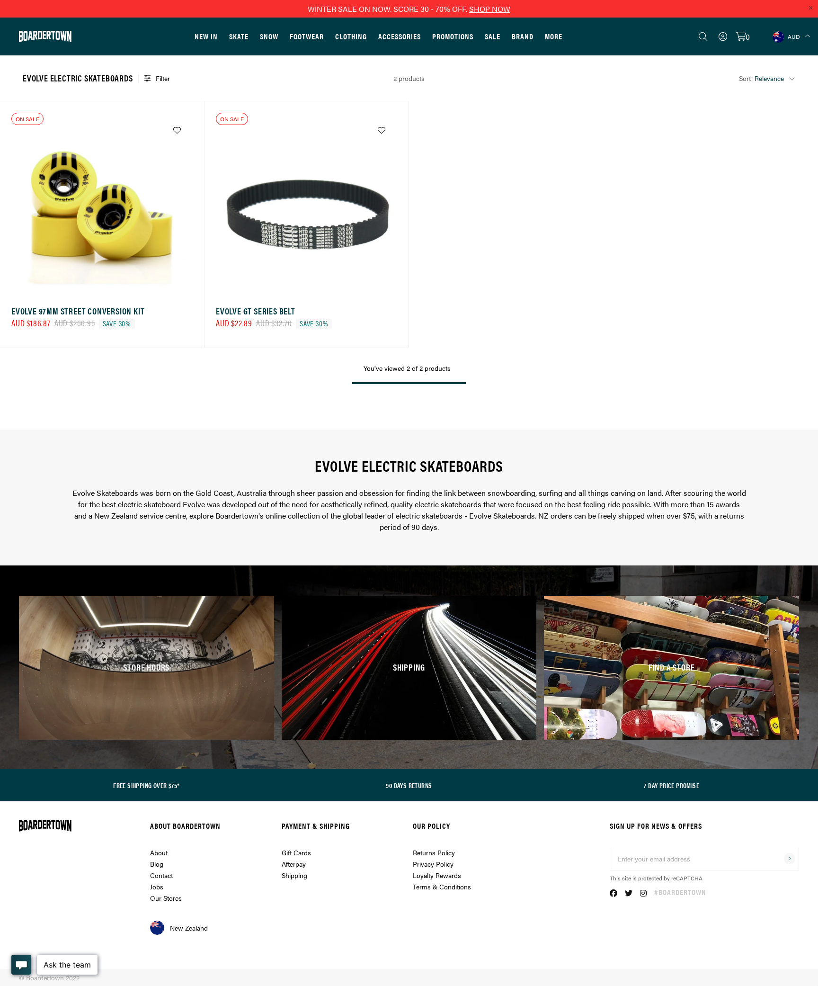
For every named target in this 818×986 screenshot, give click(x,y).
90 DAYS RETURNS (409, 785)
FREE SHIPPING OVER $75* (146, 785)
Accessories (399, 36)
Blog (156, 864)
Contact (161, 875)
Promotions (452, 36)
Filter (163, 78)
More (553, 36)
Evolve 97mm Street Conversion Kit (77, 311)
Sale (492, 36)
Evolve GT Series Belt (255, 311)
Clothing (351, 36)
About (159, 852)
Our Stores (166, 898)
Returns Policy (434, 852)
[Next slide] (183, 206)
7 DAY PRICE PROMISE (671, 785)
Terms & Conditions (442, 886)
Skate (239, 36)
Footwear (307, 36)
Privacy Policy (433, 864)
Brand (522, 36)
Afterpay (294, 864)
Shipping (294, 875)
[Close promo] (810, 7)
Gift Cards (296, 852)
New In (206, 36)
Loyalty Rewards (437, 875)
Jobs (156, 886)
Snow (269, 36)
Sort (745, 78)
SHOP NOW (489, 8)
